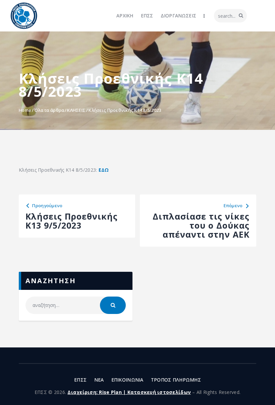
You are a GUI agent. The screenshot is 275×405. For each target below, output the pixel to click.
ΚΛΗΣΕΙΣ (76, 110)
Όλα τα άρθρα (49, 110)
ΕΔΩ (104, 170)
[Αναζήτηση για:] (75, 305)
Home (25, 110)
